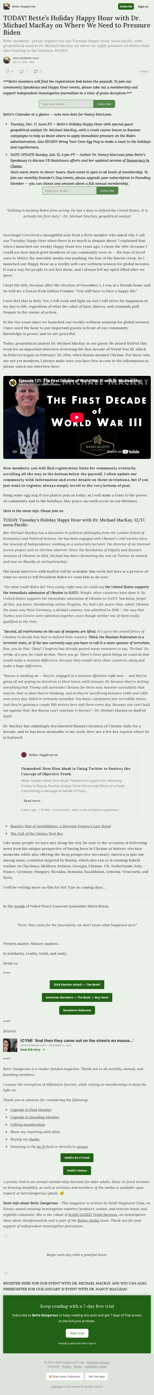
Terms (78, 1366)
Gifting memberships (27, 1124)
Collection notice (95, 1366)
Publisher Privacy (98, 1362)
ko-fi (41, 1146)
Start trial (77, 1333)
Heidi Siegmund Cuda (26, 58)
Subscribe (126, 6)
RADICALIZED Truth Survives (93, 1214)
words (19, 906)
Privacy (66, 1366)
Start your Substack (66, 1376)
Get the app (97, 1376)
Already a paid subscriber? (77, 1343)
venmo (82, 1146)
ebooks (34, 1139)
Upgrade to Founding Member (34, 1117)
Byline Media (88, 1220)
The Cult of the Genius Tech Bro (36, 833)
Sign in (143, 6)
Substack (57, 1386)
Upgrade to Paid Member (31, 1109)
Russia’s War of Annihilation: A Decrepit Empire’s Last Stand (60, 826)
